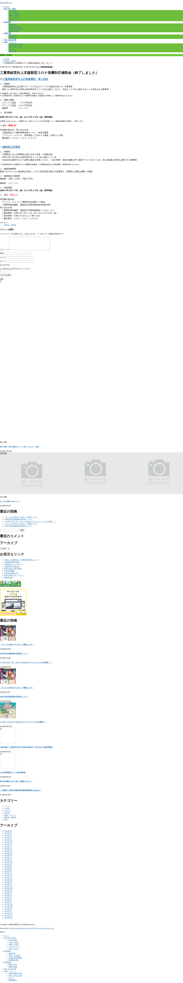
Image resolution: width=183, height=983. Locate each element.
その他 (6, 808)
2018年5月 (8, 898)
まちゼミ (7, 811)
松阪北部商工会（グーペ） (14, 575)
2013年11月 (8, 913)
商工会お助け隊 (10, 969)
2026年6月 (8, 831)
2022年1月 (8, 873)
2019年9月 (8, 891)
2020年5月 (8, 884)
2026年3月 (8, 833)
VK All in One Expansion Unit (43, 928)
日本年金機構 (9, 571)
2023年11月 (8, 853)
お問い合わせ (13, 20)
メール (2, 257)
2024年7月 (8, 846)
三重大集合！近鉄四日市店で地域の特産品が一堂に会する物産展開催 (26, 747)
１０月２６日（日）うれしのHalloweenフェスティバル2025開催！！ (30, 521)
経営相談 (7, 951)
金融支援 (11, 24)
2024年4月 (8, 851)
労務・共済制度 (14, 27)
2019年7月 (8, 893)
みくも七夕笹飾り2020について (9, 501)
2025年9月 (8, 835)
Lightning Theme (25, 928)
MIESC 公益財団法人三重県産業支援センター (21, 560)
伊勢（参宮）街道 (15, 47)
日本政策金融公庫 (11, 573)
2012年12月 (8, 918)
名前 (1, 253)
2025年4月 (8, 840)
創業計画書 (12, 38)
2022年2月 (8, 871)
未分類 (6, 813)
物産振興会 (12, 51)
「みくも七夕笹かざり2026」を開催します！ (21, 517)
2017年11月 (8, 904)
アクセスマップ (14, 18)
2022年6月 (8, 866)
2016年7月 (8, 911)
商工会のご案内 (10, 938)
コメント (4, 249)
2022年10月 (8, 862)
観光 (6, 819)
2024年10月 (8, 842)
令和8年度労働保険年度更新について (18, 519)
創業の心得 (12, 35)
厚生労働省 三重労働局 (13, 569)
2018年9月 (8, 895)
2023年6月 (8, 858)
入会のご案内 (13, 13)
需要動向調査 (13, 31)
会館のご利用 (13, 15)
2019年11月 (8, 886)
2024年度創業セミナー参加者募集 (12, 772)
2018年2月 (8, 902)
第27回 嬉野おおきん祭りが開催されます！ (16, 781)
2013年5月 (8, 915)
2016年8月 (8, 909)
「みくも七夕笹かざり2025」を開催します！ (21, 524)
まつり (11, 49)
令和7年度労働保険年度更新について (18, 526)
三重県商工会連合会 (11, 566)
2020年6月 (8, 882)
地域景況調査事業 (15, 29)
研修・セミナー (10, 815)
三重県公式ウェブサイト (13, 564)
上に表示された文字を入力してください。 (16, 269)
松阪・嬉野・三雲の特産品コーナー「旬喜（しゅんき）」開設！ (20, 446)
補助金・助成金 (47, 67)
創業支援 (7, 962)
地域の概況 (12, 11)
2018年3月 (8, 900)
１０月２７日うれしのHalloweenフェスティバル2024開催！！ (23, 722)
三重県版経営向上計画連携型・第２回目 (25, 79)
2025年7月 (8, 838)
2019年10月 (8, 889)
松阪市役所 (8, 577)
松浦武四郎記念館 (15, 44)
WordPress (12, 928)
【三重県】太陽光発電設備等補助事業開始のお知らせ (20, 790)
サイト (2, 261)
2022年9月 (8, 864)
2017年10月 (8, 906)
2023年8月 (8, 855)
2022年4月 (8, 869)
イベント (7, 806)
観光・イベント (10, 971)
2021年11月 (8, 875)
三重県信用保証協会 (11, 562)
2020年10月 (8, 880)
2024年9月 (8, 844)
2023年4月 (8, 860)
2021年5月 (8, 878)
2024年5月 (8, 849)
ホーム (6, 936)
